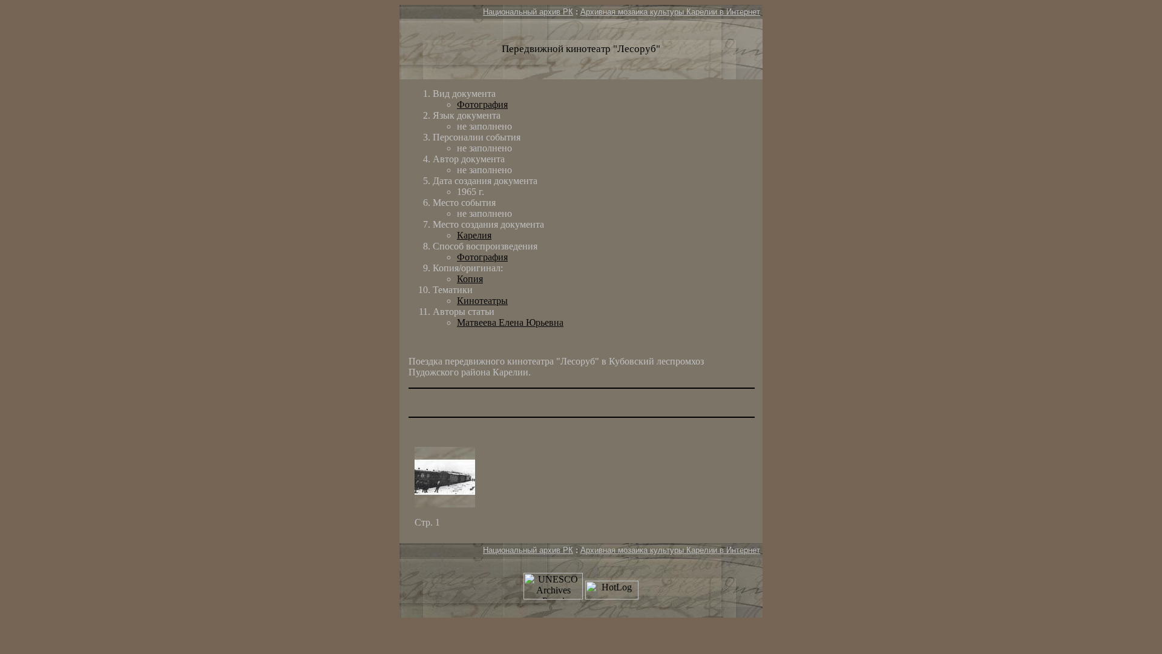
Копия (470, 279)
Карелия (474, 235)
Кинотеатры (482, 301)
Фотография (482, 104)
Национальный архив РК (528, 11)
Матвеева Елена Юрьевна (510, 322)
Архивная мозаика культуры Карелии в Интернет (670, 11)
